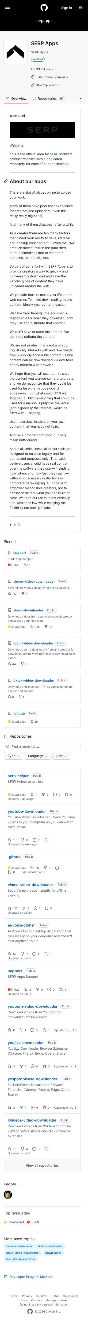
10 (14, 840)
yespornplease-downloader (32, 1079)
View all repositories (42, 1165)
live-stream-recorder (20, 1259)
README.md (17, 116)
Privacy (27, 1296)
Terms (14, 1296)
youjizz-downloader (26, 1042)
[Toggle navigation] (7, 7)
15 (14, 1149)
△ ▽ (17, 525)
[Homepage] (44, 7)
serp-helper (18, 775)
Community (70, 1296)
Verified (38, 59)
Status (55, 1296)
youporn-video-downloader (32, 1006)
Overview (19, 98)
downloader (53, 1252)
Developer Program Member (31, 1277)
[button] (80, 98)
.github (14, 856)
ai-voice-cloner (21, 925)
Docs (24, 1300)
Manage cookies (56, 1300)
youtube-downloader (27, 811)
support (15, 970)
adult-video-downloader (23, 1252)
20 (36, 721)
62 (14, 954)
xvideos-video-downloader (32, 1120)
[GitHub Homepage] (30, 1312)
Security (41, 1296)
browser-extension (19, 1246)
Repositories (50, 98)
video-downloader (50, 1246)
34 (50, 627)
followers (44, 69)
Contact (36, 1300)
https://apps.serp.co (48, 85)
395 (37, 627)
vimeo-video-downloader (30, 884)
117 (14, 594)
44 (13, 664)
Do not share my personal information (44, 1304)
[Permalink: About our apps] (6, 181)
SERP (54, 154)
